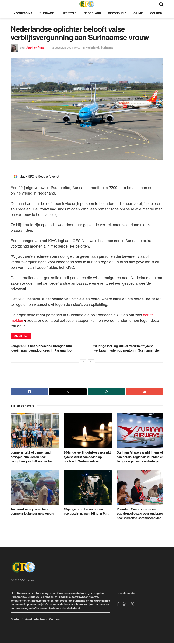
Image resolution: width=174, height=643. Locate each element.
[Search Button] (161, 4)
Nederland (92, 13)
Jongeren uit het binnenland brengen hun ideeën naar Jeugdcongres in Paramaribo (41, 348)
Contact (16, 619)
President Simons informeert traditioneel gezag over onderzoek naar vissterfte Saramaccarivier (141, 513)
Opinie (138, 13)
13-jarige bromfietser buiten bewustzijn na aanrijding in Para (86, 511)
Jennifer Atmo (35, 47)
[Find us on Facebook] (118, 604)
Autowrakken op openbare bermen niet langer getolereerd (32, 511)
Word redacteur (35, 619)
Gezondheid (117, 13)
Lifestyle (69, 13)
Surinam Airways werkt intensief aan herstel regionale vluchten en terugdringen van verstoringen (140, 457)
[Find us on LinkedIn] (124, 604)
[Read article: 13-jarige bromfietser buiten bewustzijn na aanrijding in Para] (88, 487)
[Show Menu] (13, 4)
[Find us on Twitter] (132, 604)
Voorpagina (23, 13)
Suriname (46, 13)
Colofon (54, 619)
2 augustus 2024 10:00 (66, 47)
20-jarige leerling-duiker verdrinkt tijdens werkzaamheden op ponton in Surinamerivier (126, 348)
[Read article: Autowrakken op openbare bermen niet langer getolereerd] (35, 487)
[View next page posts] (91, 362)
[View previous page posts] (83, 362)
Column (156, 13)
